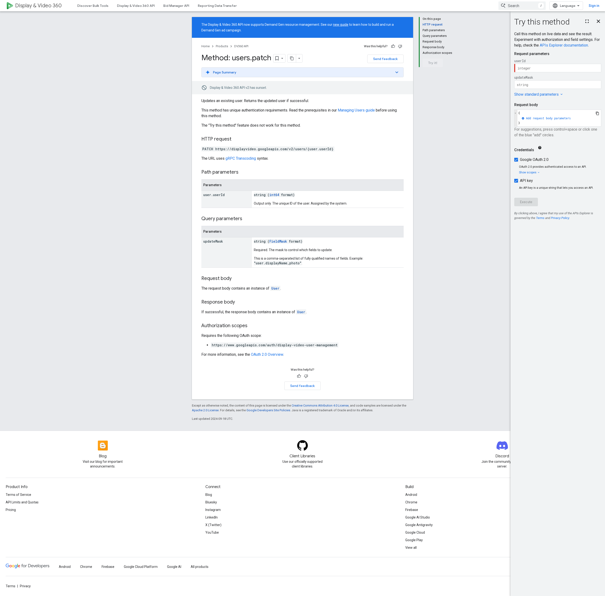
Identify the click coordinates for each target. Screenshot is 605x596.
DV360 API (241, 46)
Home (205, 46)
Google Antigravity (419, 525)
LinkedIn (211, 517)
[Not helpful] (400, 46)
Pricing (11, 510)
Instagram (213, 510)
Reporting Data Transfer (217, 6)
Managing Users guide (356, 110)
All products (199, 567)
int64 (274, 195)
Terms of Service (18, 495)
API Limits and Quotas (22, 502)
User (275, 288)
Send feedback (385, 59)
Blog (208, 495)
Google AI (174, 567)
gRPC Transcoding (240, 158)
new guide (340, 24)
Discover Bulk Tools (92, 6)
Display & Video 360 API (136, 6)
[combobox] (522, 5)
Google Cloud (415, 532)
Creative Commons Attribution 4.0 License (320, 405)
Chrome (411, 502)
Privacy (25, 586)
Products (222, 46)
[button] (302, 72)
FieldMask (278, 241)
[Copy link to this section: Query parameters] (247, 219)
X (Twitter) (213, 525)
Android (411, 495)
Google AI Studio (417, 517)
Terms (10, 586)
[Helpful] (393, 46)
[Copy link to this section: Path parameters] (243, 172)
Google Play (414, 540)
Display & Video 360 (38, 5)
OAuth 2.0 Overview (267, 354)
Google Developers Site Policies (268, 410)
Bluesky (211, 502)
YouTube (212, 532)
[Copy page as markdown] (292, 58)
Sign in (594, 6)
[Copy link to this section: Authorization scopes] (252, 326)
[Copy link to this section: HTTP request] (236, 139)
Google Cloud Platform (141, 567)
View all (411, 547)
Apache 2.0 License (205, 410)
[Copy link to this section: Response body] (239, 302)
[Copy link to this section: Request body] (236, 279)
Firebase (411, 510)
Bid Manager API (176, 6)
